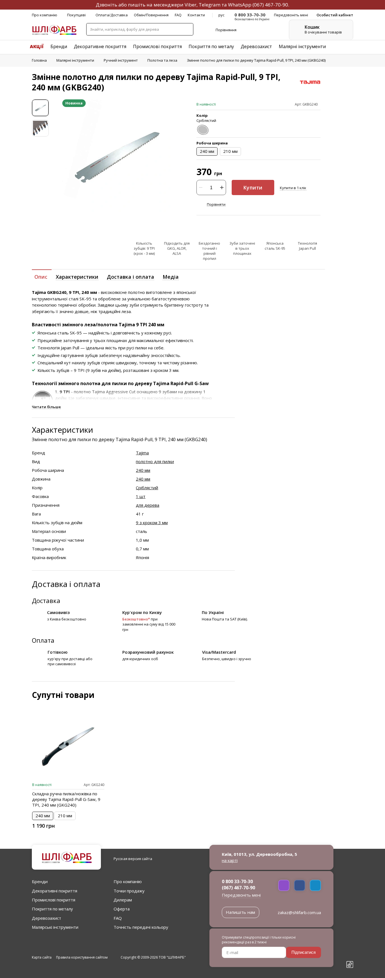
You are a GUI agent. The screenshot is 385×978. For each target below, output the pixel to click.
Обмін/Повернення (151, 14)
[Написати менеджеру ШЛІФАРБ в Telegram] (315, 885)
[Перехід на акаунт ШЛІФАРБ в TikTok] (349, 965)
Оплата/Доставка (112, 14)
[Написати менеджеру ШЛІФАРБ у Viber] (283, 885)
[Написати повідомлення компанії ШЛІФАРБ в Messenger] (299, 885)
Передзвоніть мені (241, 895)
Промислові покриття (157, 46)
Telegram (209, 4)
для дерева (147, 505)
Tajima (142, 452)
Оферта (122, 909)
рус (221, 14)
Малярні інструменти (302, 46)
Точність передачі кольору (141, 927)
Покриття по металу (211, 46)
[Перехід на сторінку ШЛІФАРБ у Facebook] (349, 935)
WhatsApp (239, 4)
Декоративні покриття (54, 891)
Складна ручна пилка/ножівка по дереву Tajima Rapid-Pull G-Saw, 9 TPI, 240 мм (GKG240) (66, 799)
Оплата (43, 640)
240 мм (143, 470)
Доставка (46, 600)
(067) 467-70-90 (270, 4)
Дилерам (123, 900)
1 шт (140, 496)
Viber (190, 4)
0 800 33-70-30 (237, 881)
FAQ (178, 14)
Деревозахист (256, 46)
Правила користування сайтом (82, 957)
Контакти (196, 14)
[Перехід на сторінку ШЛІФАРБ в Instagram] (349, 945)
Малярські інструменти (55, 927)
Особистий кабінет (335, 14)
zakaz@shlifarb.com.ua (299, 912)
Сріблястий (147, 487)
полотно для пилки (155, 461)
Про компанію (44, 14)
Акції (37, 46)
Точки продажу (129, 891)
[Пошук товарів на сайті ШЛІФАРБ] (187, 29)
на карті (230, 860)
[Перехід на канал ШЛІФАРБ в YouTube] (349, 955)
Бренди (58, 46)
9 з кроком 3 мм (152, 522)
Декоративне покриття (100, 46)
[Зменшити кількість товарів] (200, 187)
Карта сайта (42, 957)
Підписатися (303, 952)
